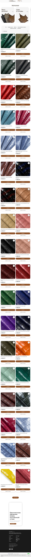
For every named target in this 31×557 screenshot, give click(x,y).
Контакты (10, 541)
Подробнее (12, 523)
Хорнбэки (17, 540)
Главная (10, 536)
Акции (16, 541)
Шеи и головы (17, 536)
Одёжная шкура (18, 539)
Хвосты (17, 537)
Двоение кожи (10, 538)
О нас (9, 540)
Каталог (10, 537)
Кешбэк (10, 539)
